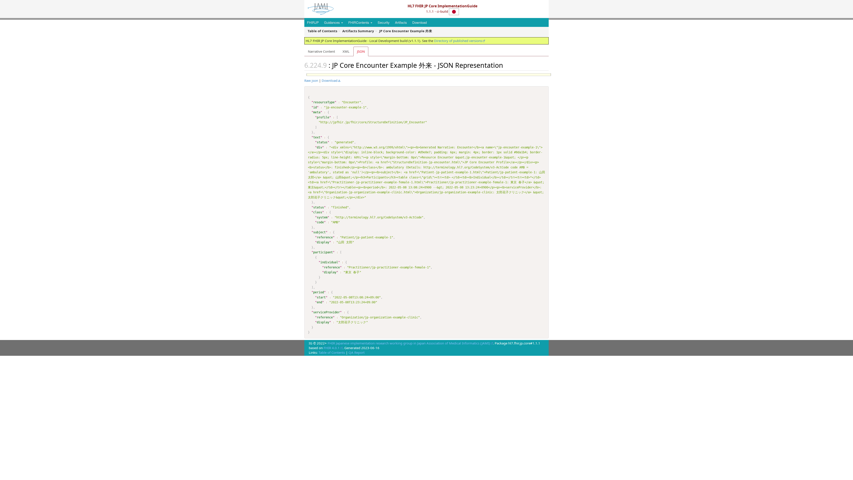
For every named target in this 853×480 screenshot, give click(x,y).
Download (419, 22)
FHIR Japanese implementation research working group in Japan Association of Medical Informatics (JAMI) (409, 343)
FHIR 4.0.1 (332, 348)
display (323, 242)
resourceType (324, 102)
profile (323, 117)
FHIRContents (359, 22)
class (317, 212)
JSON (361, 51)
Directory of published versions (458, 40)
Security (384, 22)
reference (325, 237)
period (318, 292)
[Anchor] (506, 65)
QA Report (357, 352)
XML (346, 51)
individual (329, 262)
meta (316, 112)
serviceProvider (326, 312)
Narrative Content (321, 51)
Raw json (311, 80)
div (319, 147)
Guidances (332, 22)
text (316, 137)
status (322, 142)
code (320, 222)
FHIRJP (313, 22)
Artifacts (401, 22)
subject (319, 232)
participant (323, 252)
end (319, 302)
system (322, 217)
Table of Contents (332, 352)
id (315, 107)
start (321, 297)
